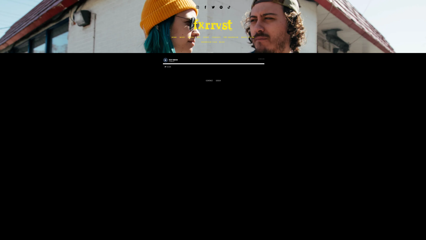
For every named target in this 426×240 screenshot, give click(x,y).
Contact (216, 37)
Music (182, 37)
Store (206, 37)
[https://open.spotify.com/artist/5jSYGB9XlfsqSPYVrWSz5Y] (221, 7)
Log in (218, 80)
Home (174, 37)
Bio (199, 37)
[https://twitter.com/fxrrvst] (213, 7)
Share (169, 67)
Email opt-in (247, 37)
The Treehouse (231, 37)
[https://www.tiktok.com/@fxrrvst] (229, 7)
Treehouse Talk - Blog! (213, 42)
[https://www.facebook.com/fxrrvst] (205, 7)
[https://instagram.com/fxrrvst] (197, 7)
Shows (191, 37)
